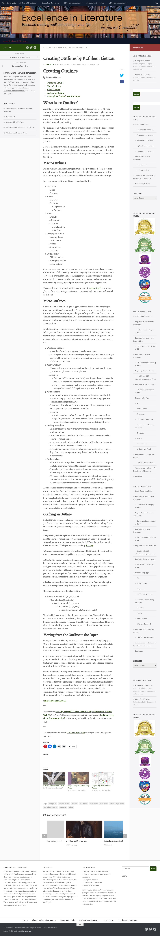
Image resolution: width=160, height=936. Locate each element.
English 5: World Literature (145, 384)
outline (112, 804)
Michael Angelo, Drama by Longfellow (20, 127)
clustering (94, 288)
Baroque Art (10, 117)
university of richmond (50, 807)
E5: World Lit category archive (144, 391)
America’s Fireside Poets (15, 122)
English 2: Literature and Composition (143, 339)
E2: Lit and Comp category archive (145, 347)
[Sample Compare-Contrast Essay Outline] (78, 778)
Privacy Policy (144, 170)
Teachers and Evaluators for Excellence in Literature (144, 177)
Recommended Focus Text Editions (144, 456)
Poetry (139, 438)
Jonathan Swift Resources (76, 841)
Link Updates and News (145, 463)
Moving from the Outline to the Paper (63, 96)
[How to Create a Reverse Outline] (54, 778)
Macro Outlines (54, 86)
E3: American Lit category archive (145, 364)
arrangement (52, 804)
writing (71, 807)
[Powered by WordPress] (12, 931)
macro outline (94, 804)
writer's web (63, 807)
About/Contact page (106, 901)
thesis (88, 545)
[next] (125, 836)
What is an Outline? (55, 82)
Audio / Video (142, 409)
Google (124, 876)
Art (138, 403)
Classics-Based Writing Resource (144, 426)
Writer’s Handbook (144, 449)
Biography (141, 414)
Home (25, 920)
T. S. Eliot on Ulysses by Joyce (16, 133)
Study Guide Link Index (143, 316)
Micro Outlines (53, 89)
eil (80, 804)
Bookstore (139, 476)
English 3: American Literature (141, 356)
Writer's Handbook (78, 47)
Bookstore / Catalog (142, 184)
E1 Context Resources (28, 3)
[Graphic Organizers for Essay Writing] (103, 778)
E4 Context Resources (95, 3)
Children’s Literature (145, 419)
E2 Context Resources (50, 3)
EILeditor (50, 64)
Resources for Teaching (55, 47)
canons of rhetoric (64, 804)
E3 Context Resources (72, 3)
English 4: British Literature (145, 371)
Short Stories (142, 444)
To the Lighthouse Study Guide (116, 841)
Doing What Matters (142, 61)
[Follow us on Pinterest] (27, 47)
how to (85, 804)
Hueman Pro (27, 931)
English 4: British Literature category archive (145, 377)
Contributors (142, 165)
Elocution (140, 433)
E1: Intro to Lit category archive (144, 331)
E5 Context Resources (117, 3)
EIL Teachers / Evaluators (89, 920)
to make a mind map (76, 732)
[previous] (44, 836)
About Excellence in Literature (15, 41)
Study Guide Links (9, 3)
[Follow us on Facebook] (34, 47)
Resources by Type (142, 398)
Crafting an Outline (55, 93)
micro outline (104, 804)
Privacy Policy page (89, 898)
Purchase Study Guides (128, 920)
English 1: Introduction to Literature (143, 323)
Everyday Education (142, 74)
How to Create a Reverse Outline (54, 786)
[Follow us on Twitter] (31, 47)
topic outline (120, 804)
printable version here (54, 700)
